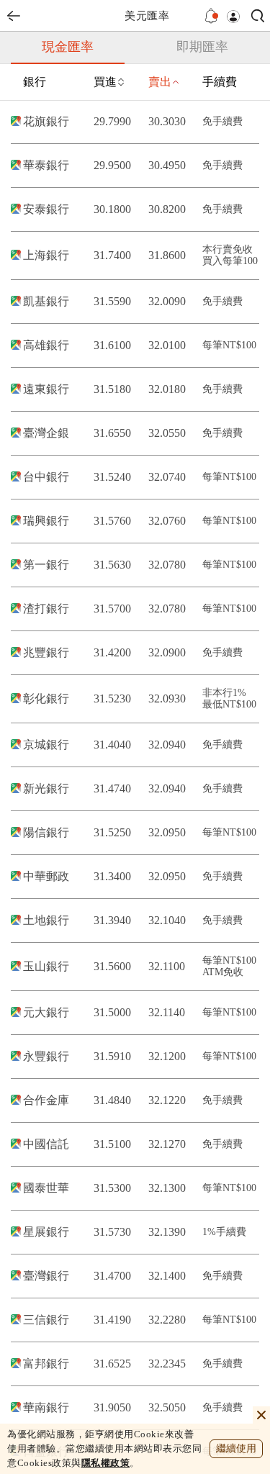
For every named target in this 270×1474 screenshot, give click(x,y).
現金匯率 (68, 47)
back (13, 15)
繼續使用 (236, 1448)
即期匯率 (202, 47)
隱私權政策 (105, 1462)
